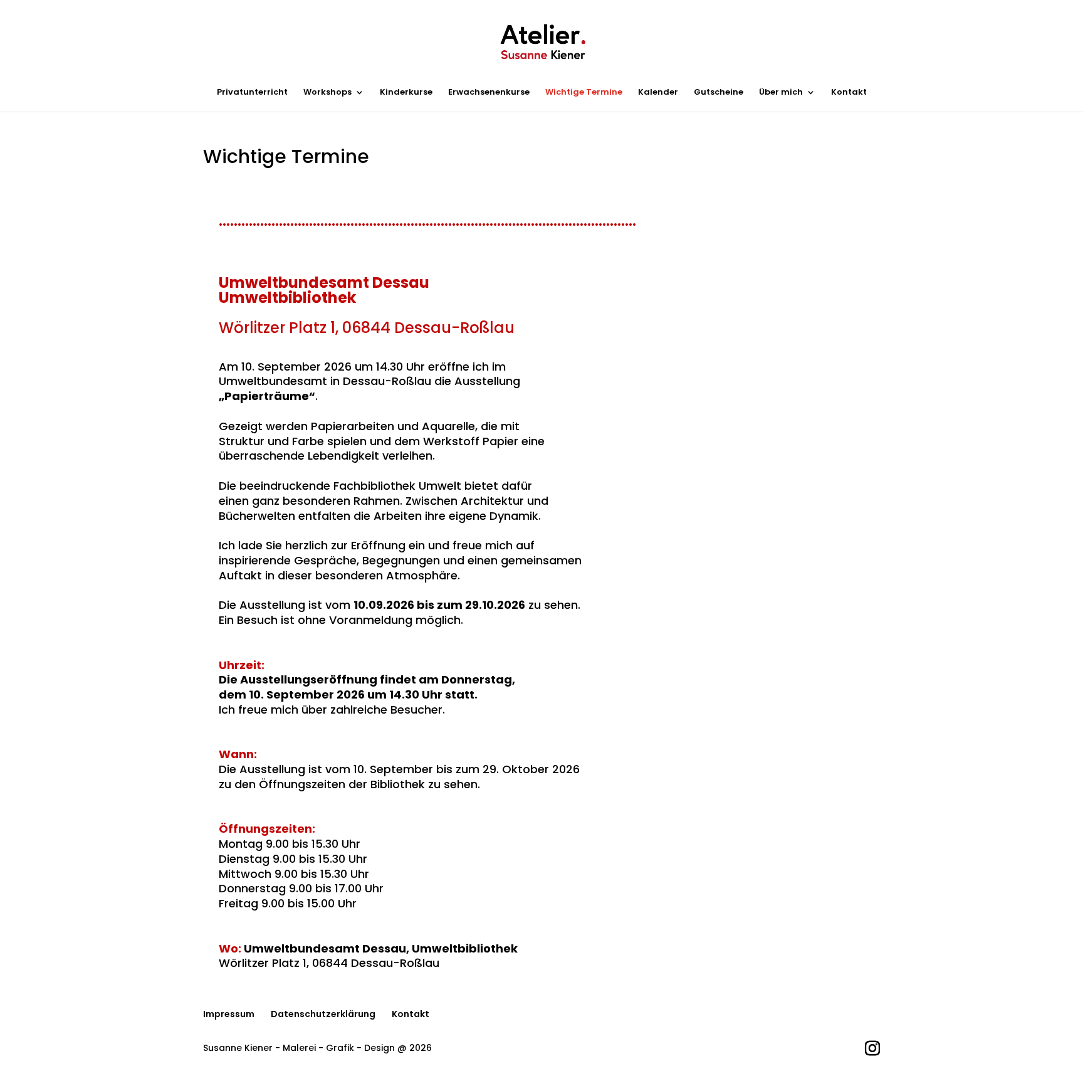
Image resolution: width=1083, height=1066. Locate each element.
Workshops (327, 93)
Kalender (658, 93)
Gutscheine (718, 93)
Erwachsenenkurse (489, 93)
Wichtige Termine (583, 93)
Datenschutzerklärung (323, 1014)
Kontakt (849, 93)
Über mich (781, 93)
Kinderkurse (406, 93)
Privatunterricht (252, 93)
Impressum (228, 1014)
